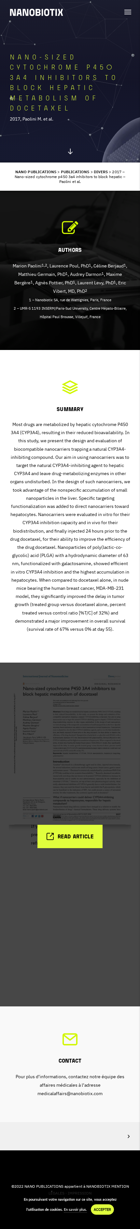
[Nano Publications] (36, 12)
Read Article (76, 837)
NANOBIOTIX (98, 1186)
